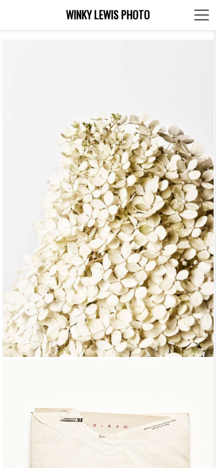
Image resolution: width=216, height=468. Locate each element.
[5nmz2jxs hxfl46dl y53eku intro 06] (108, 198)
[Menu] (202, 15)
